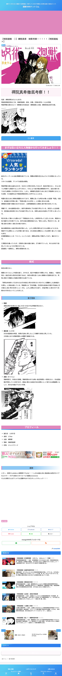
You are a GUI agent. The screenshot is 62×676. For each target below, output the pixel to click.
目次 (32, 138)
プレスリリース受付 (16, 671)
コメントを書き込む (31, 653)
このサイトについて (31, 669)
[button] (57, 350)
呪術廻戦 (5, 521)
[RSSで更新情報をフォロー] (46, 543)
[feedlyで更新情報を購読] (16, 543)
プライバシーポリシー (46, 671)
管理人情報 (11, 669)
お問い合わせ (51, 669)
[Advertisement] (31, 22)
